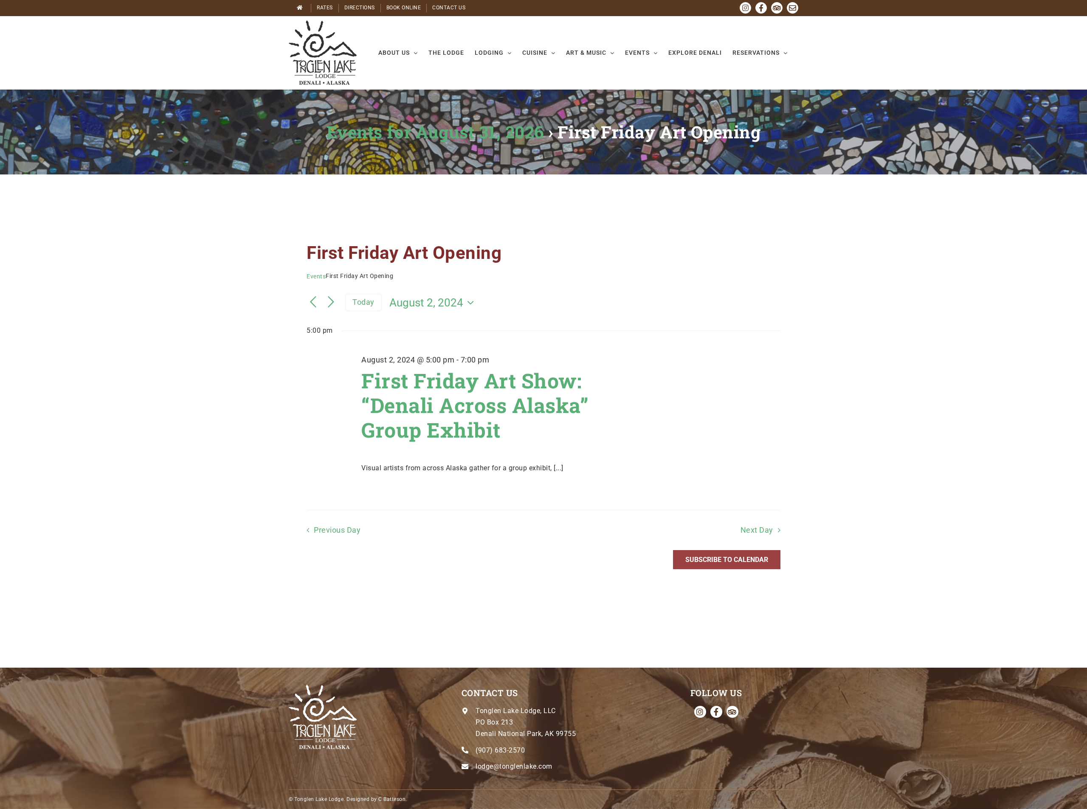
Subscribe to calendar (726, 560)
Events (316, 276)
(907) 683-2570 (500, 750)
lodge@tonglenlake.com (514, 766)
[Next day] (331, 302)
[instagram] (700, 712)
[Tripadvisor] (732, 712)
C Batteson (392, 799)
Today (363, 302)
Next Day (757, 530)
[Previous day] (313, 302)
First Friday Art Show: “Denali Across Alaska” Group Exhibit (475, 405)
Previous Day (337, 530)
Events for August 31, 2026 (435, 132)
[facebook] (716, 712)
